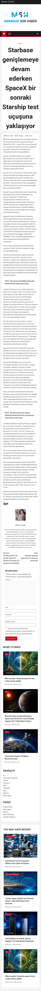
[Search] (37, 34)
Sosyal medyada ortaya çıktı (13, 178)
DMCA (5, 812)
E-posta (8, 614)
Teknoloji (6, 788)
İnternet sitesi (10, 622)
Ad (7, 607)
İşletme (8, 914)
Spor (5, 790)
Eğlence (6, 793)
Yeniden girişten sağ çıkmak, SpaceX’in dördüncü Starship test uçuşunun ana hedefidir (11, 558)
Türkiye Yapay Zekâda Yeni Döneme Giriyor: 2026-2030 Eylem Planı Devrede (19, 901)
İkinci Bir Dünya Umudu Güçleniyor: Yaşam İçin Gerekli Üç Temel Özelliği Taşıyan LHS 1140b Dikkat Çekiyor (19, 718)
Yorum (8, 580)
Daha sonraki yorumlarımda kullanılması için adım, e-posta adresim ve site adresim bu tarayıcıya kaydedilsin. (20, 631)
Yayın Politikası (8, 814)
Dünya (5, 780)
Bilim (20, 43)
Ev (4, 775)
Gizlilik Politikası (9, 817)
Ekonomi (6, 783)
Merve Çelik (9, 136)
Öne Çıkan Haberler (10, 778)
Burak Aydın (18, 684)
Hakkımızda (7, 807)
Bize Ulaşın (7, 796)
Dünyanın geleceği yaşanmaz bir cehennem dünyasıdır (29, 556)
